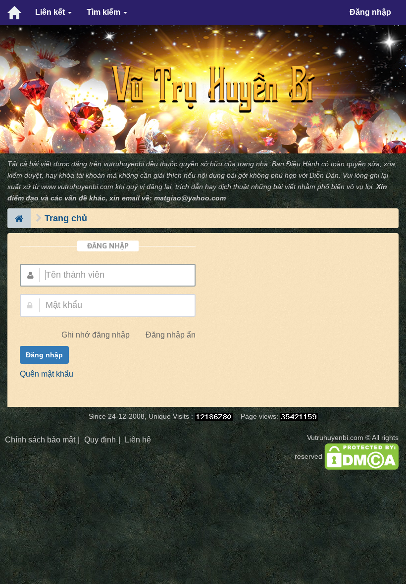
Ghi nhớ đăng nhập (95, 335)
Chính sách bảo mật (40, 440)
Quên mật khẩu (46, 374)
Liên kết (51, 12)
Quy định (100, 440)
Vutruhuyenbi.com (335, 437)
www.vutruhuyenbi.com (77, 187)
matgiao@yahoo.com (190, 198)
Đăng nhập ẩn (171, 335)
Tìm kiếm (104, 12)
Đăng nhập (370, 12)
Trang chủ (66, 218)
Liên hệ (138, 440)
